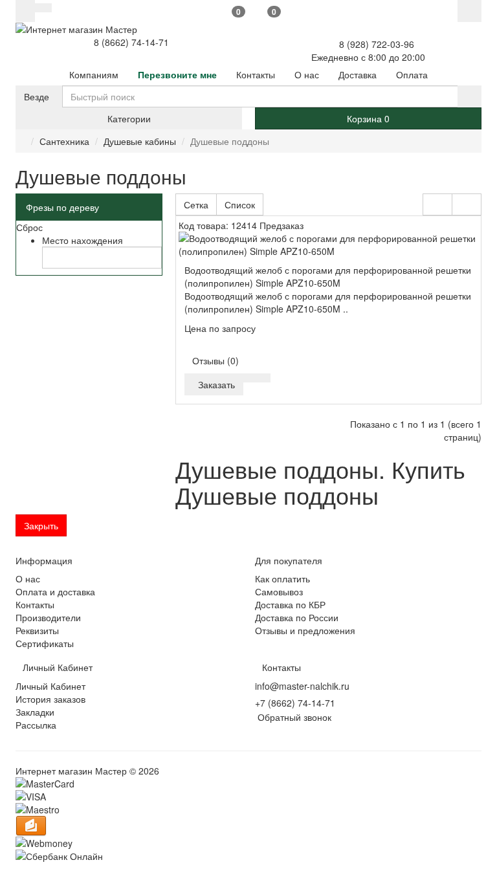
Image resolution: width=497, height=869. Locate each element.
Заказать (214, 384)
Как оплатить (282, 578)
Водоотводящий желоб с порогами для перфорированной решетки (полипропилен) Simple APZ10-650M (327, 276)
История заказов (50, 698)
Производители (48, 617)
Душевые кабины (140, 141)
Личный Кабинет (50, 685)
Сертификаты (45, 643)
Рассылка (36, 724)
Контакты (35, 604)
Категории (129, 118)
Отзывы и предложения (305, 630)
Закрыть (41, 525)
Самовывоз (279, 591)
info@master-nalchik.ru (302, 685)
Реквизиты (37, 630)
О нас (28, 578)
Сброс (29, 227)
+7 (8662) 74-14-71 (295, 702)
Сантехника (64, 141)
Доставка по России (296, 617)
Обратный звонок (293, 716)
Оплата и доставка (55, 591)
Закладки (35, 711)
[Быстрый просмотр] (251, 377)
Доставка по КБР (290, 604)
